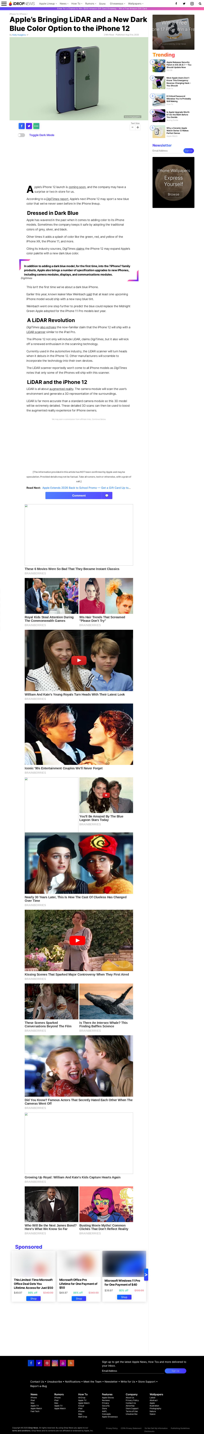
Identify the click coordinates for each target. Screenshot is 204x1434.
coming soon (77, 187)
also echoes (48, 327)
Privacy (105, 1403)
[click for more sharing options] (36, 126)
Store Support (146, 1381)
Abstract (153, 1400)
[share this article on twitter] (29, 126)
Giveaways (116, 3)
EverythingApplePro (132, 117)
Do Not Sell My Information (156, 1428)
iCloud (81, 1406)
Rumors (89, 3)
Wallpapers (134, 3)
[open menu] (4, 3)
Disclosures (149, 1431)
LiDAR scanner (36, 332)
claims (80, 248)
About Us (130, 1397)
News (63, 3)
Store (102, 3)
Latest (152, 1397)
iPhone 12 (14, 14)
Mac (33, 1403)
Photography (155, 1408)
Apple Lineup (47, 3)
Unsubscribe (54, 1381)
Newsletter (111, 1381)
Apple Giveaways (110, 1417)
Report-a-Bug (38, 1386)
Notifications (72, 1381)
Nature (153, 1411)
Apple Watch (36, 1408)
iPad (33, 1400)
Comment (90, 495)
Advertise (130, 1406)
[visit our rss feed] (71, 1363)
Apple (152, 1403)
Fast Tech (35, 1411)
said (89, 294)
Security (106, 1406)
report (57, 199)
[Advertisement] (79, 161)
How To (75, 3)
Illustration (154, 1406)
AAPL (104, 1411)
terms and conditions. (21, 1431)
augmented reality (61, 389)
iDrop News (33, 1428)
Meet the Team (93, 1381)
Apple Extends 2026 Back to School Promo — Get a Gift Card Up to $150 (89, 487)
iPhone (23, 14)
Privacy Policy (132, 1400)
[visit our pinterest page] (47, 1363)
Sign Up (189, 150)
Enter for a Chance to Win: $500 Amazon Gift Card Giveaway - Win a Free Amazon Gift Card (102, 8)
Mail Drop (82, 1417)
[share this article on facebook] (22, 126)
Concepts (106, 1414)
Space (152, 1414)
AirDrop (81, 1397)
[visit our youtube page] (63, 1363)
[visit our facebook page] (31, 1363)
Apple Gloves (108, 1397)
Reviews (106, 1400)
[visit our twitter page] (39, 1363)
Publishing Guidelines (180, 1428)
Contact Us (37, 1381)
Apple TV (35, 1406)
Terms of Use (132, 1411)
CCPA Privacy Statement (131, 1428)
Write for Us (128, 1381)
